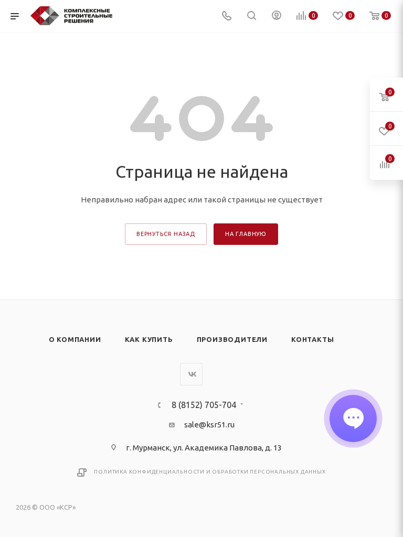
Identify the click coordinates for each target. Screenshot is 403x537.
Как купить (149, 339)
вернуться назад (165, 234)
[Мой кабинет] (276, 16)
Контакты (312, 339)
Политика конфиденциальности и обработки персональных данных (209, 472)
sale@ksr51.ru (209, 424)
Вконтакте (191, 374)
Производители (232, 339)
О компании (75, 339)
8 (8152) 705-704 (204, 405)
